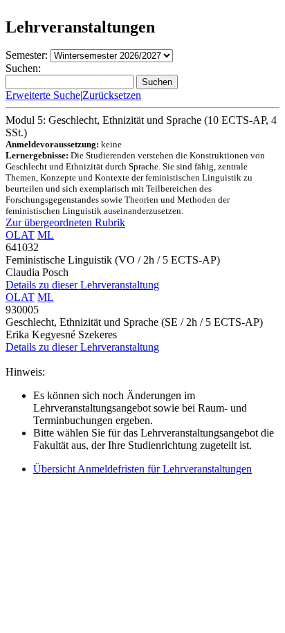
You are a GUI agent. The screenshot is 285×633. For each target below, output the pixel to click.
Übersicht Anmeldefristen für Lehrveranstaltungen (142, 469)
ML (45, 235)
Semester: (27, 55)
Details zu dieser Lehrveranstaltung (82, 285)
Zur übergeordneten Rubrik (65, 222)
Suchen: (23, 68)
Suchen (157, 82)
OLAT (20, 235)
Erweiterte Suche (43, 95)
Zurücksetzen (111, 95)
